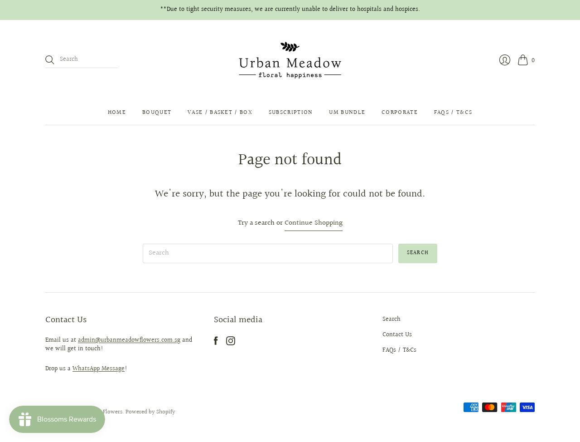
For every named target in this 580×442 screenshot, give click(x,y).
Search (391, 319)
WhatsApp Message (98, 369)
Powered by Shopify (150, 412)
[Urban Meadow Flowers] (290, 60)
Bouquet (156, 112)
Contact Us (397, 335)
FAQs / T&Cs (453, 112)
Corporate (400, 112)
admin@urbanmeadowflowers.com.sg (129, 340)
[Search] (49, 59)
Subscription (291, 112)
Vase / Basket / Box (220, 112)
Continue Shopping (314, 223)
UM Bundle (347, 112)
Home (117, 112)
